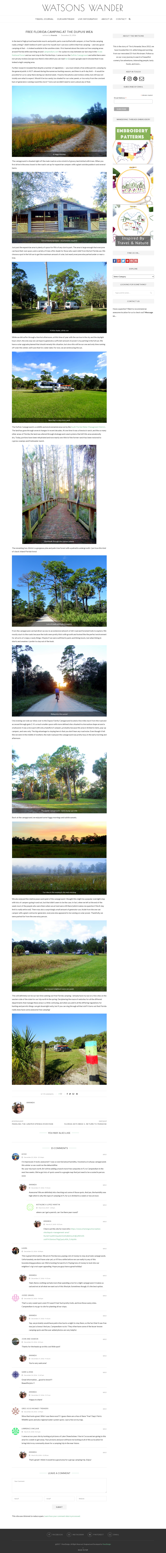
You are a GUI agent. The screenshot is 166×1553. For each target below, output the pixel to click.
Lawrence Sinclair (30, 1429)
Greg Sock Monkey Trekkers (35, 1408)
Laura (24, 1248)
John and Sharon (30, 1339)
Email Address (120, 98)
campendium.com (51, 51)
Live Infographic (88, 19)
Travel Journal (44, 19)
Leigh (24, 1154)
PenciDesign (107, 1544)
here (67, 58)
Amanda (54, 35)
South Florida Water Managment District (88, 427)
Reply (105, 1154)
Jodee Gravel (28, 1295)
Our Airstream (65, 19)
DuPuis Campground (79, 55)
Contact (121, 19)
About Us (107, 19)
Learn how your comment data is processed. (62, 1516)
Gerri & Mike (27, 1372)
